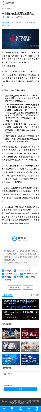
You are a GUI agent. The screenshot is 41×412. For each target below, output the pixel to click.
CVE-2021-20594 (23, 271)
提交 (20, 389)
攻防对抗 (8, 277)
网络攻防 (32, 277)
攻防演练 (20, 277)
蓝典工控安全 (6, 22)
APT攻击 (8, 271)
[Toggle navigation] (37, 3)
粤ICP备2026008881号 (23, 403)
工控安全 (8, 280)
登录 (5, 386)
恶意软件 (6, 356)
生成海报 (8, 295)
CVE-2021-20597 (11, 274)
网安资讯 (32, 22)
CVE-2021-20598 (30, 274)
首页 (3, 9)
